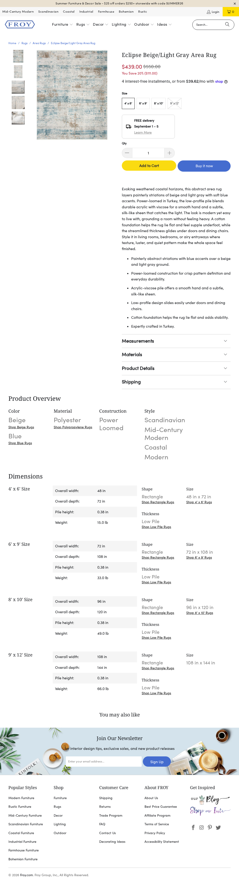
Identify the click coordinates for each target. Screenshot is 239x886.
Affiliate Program (157, 815)
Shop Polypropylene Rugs (73, 427)
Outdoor (60, 833)
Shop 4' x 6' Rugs (199, 502)
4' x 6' (128, 103)
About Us (151, 798)
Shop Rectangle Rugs (158, 502)
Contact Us (107, 833)
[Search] (227, 25)
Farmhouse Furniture (23, 850)
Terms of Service (156, 824)
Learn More (143, 132)
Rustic (142, 12)
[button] (62, 25)
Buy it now (204, 165)
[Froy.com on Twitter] (218, 828)
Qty (124, 143)
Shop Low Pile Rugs (156, 527)
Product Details (138, 368)
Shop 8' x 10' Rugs (199, 613)
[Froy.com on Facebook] (193, 828)
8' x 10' (158, 103)
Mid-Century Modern (18, 12)
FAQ (102, 824)
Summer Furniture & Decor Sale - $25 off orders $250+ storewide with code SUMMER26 (119, 3)
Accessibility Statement (161, 842)
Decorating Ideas (112, 842)
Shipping (131, 382)
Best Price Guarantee (160, 806)
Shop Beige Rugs (21, 427)
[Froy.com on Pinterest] (210, 828)
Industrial (86, 12)
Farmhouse (106, 12)
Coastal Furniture (21, 833)
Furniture (60, 798)
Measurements (138, 341)
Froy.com (26, 875)
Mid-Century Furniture (25, 815)
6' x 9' (143, 103)
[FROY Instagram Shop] (210, 815)
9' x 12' (174, 103)
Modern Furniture (21, 798)
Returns (105, 806)
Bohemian (126, 12)
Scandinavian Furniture (25, 824)
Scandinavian (48, 12)
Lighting (60, 824)
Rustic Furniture (19, 806)
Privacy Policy (154, 833)
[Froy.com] (20, 24)
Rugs (57, 806)
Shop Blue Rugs (20, 443)
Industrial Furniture (22, 842)
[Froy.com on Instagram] (201, 828)
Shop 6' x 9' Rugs (199, 557)
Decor (58, 815)
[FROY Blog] (210, 803)
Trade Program (110, 815)
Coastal (69, 12)
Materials (132, 354)
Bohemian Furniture (23, 859)
